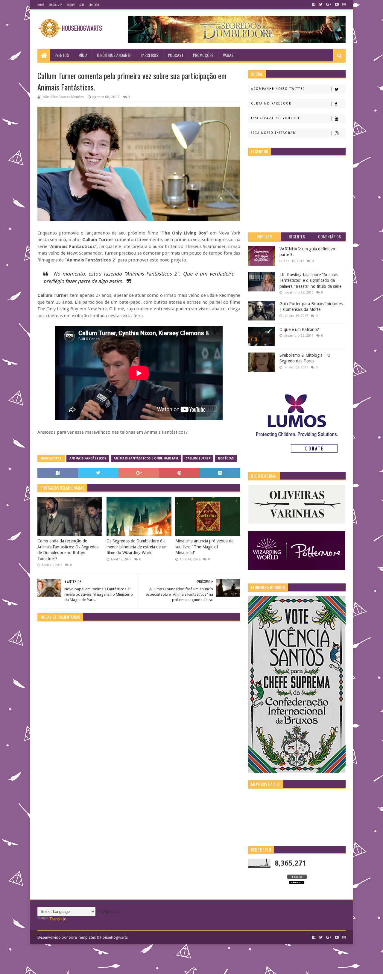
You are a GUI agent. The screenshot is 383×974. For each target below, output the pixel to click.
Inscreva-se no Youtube (275, 118)
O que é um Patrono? (299, 329)
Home (40, 4)
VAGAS (228, 55)
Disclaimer (55, 4)
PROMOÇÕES (203, 55)
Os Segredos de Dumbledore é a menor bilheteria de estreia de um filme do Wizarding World (137, 547)
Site (81, 4)
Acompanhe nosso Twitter (278, 88)
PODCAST (175, 55)
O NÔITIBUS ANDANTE (114, 55)
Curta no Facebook (271, 103)
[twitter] (321, 4)
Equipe (71, 4)
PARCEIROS (149, 55)
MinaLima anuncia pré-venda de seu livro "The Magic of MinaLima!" (204, 547)
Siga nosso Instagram (273, 132)
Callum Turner (198, 458)
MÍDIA (82, 55)
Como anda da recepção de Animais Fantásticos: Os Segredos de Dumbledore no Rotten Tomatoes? (67, 550)
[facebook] (314, 4)
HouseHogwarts (114, 937)
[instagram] (343, 4)
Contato (94, 4)
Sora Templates (82, 937)
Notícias (226, 458)
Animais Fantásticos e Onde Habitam (146, 458)
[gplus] (328, 4)
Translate (57, 918)
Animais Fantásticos (87, 458)
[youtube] (337, 4)
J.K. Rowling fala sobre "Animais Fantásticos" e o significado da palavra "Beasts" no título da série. (311, 280)
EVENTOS (61, 55)
